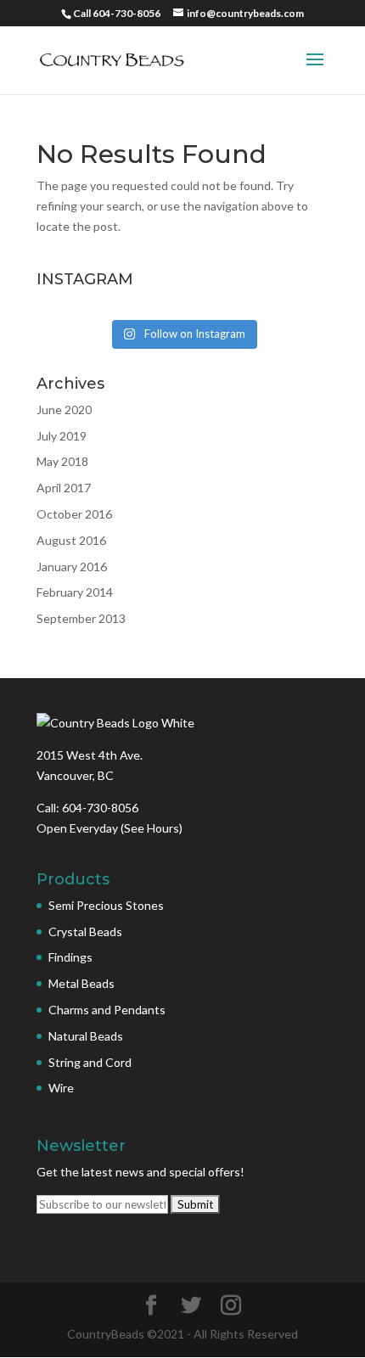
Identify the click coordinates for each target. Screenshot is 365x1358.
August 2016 (71, 540)
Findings (70, 957)
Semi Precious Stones (106, 905)
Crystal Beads (85, 931)
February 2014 (74, 592)
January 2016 (71, 566)
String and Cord (90, 1062)
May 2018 (62, 461)
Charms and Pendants (107, 1009)
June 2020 (64, 409)
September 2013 (81, 618)
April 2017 (63, 487)
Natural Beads (85, 1036)
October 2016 (74, 514)
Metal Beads (81, 983)
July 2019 (61, 436)
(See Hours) (151, 828)
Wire (61, 1087)
